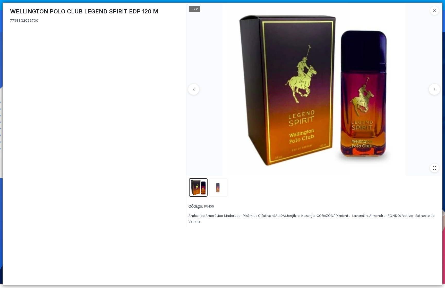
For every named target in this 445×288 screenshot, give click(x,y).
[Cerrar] (434, 10)
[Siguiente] (434, 89)
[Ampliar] (434, 167)
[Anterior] (193, 89)
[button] (198, 187)
